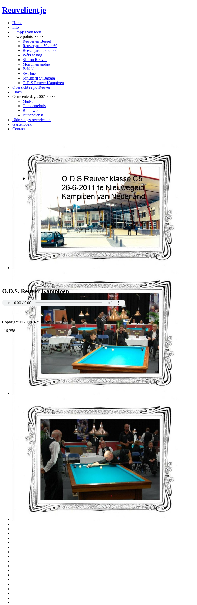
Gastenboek (22, 124)
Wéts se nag (32, 55)
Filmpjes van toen (26, 32)
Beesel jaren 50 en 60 (40, 50)
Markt (27, 101)
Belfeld (28, 69)
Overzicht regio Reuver (31, 87)
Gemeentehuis (34, 106)
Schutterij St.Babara (39, 78)
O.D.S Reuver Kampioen (43, 83)
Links (17, 92)
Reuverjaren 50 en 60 (40, 46)
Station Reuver (35, 59)
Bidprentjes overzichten (31, 119)
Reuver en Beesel (37, 41)
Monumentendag (36, 64)
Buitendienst (33, 115)
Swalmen (30, 73)
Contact (18, 129)
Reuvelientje (24, 10)
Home (17, 23)
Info (15, 27)
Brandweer (32, 110)
